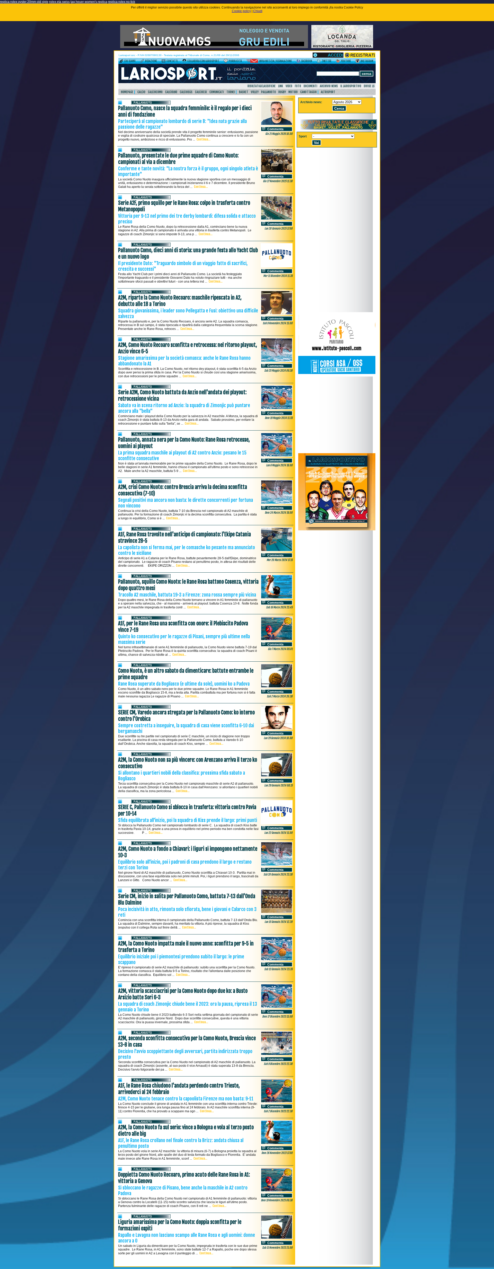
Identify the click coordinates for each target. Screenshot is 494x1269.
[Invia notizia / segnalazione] (252, 61)
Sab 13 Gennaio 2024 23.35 (278, 969)
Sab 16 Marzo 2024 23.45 (279, 607)
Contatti (172, 61)
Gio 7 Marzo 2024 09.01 (280, 649)
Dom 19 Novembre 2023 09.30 (277, 1200)
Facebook (306, 61)
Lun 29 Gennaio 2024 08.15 (278, 785)
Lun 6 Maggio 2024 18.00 (279, 465)
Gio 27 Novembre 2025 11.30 (278, 181)
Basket (243, 92)
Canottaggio (308, 92)
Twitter (326, 61)
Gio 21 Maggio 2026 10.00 (279, 134)
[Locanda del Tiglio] (342, 47)
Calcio (141, 92)
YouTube (346, 61)
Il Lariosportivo (350, 86)
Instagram (366, 61)
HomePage (127, 92)
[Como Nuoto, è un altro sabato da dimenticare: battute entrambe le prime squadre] (277, 687)
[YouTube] (338, 61)
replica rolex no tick (121, 2)
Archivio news (329, 86)
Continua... (203, 139)
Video (289, 86)
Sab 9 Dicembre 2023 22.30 (278, 1064)
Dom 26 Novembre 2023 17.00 (277, 1153)
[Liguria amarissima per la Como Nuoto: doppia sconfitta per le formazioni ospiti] (277, 1238)
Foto (298, 86)
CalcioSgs (186, 92)
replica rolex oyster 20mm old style (24, 2)
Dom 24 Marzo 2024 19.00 (279, 512)
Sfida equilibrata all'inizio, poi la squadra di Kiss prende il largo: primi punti (187, 820)
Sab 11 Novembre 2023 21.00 (277, 1247)
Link (280, 86)
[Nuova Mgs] (214, 47)
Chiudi (257, 11)
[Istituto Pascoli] (336, 375)
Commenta (275, 129)
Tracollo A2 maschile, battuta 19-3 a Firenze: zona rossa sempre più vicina (187, 595)
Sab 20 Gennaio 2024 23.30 (278, 874)
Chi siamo (130, 61)
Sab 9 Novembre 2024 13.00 (278, 323)
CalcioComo (155, 92)
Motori (293, 92)
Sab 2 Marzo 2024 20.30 (280, 696)
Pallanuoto (268, 92)
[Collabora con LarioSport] (184, 61)
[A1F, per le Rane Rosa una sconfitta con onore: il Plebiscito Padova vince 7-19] (277, 639)
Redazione (151, 61)
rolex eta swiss (59, 2)
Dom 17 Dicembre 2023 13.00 (277, 1016)
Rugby (282, 92)
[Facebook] (298, 61)
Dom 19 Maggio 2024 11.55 (279, 418)
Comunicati (216, 92)
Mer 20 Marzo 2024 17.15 (280, 560)
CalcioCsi (201, 92)
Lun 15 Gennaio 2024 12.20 (278, 922)
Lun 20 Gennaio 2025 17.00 (278, 228)
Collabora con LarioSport (203, 61)
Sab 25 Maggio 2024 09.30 (278, 370)
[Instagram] (357, 61)
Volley (255, 92)
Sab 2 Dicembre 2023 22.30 (278, 1111)
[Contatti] (163, 61)
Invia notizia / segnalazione (275, 61)
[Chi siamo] (121, 61)
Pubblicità (235, 61)
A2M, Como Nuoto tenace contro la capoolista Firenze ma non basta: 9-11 (185, 1098)
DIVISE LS (369, 86)
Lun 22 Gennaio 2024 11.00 (278, 833)
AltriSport (328, 92)
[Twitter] (319, 61)
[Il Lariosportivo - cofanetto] (336, 529)
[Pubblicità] (226, 61)
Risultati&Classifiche (262, 86)
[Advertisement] (336, 415)
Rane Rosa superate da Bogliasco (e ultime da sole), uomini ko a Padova (184, 684)
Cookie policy (241, 11)
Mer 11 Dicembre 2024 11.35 (278, 276)
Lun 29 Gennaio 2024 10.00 (278, 738)
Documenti (310, 86)
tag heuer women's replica (88, 2)
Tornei (230, 92)
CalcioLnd (171, 92)
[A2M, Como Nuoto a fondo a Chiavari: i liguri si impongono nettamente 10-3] (277, 865)
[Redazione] (142, 61)
